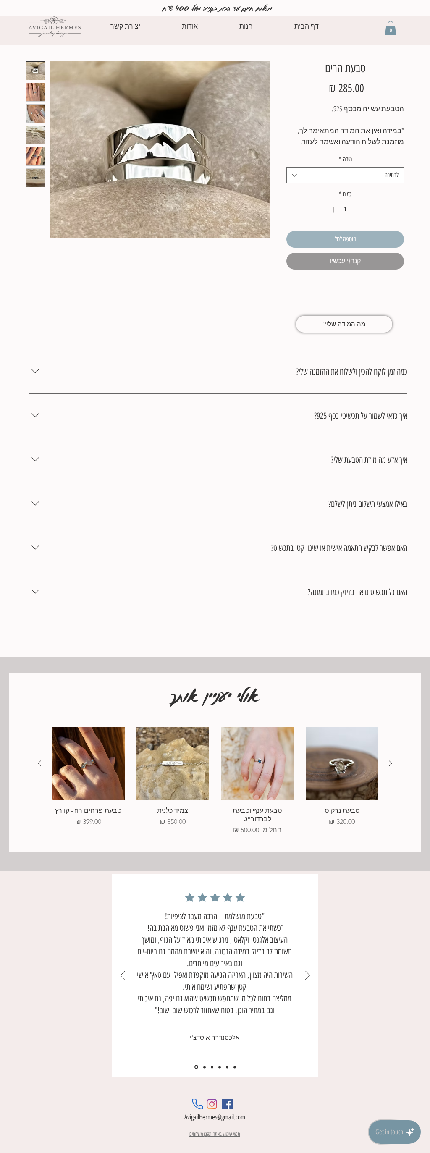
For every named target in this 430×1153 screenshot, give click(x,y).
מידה (345, 159)
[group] (215, 781)
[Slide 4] (219, 1067)
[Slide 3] (212, 1067)
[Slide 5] (227, 1067)
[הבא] (307, 976)
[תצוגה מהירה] (342, 763)
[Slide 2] (204, 1067)
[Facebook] (227, 1104)
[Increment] (332, 209)
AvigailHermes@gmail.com (214, 1117)
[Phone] (197, 1104)
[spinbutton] (345, 209)
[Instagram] (212, 1104)
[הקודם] (123, 976)
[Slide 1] (196, 1067)
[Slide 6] (234, 1067)
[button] (390, 28)
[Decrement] (358, 209)
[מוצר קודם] (390, 763)
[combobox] (345, 175)
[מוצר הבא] (39, 763)
